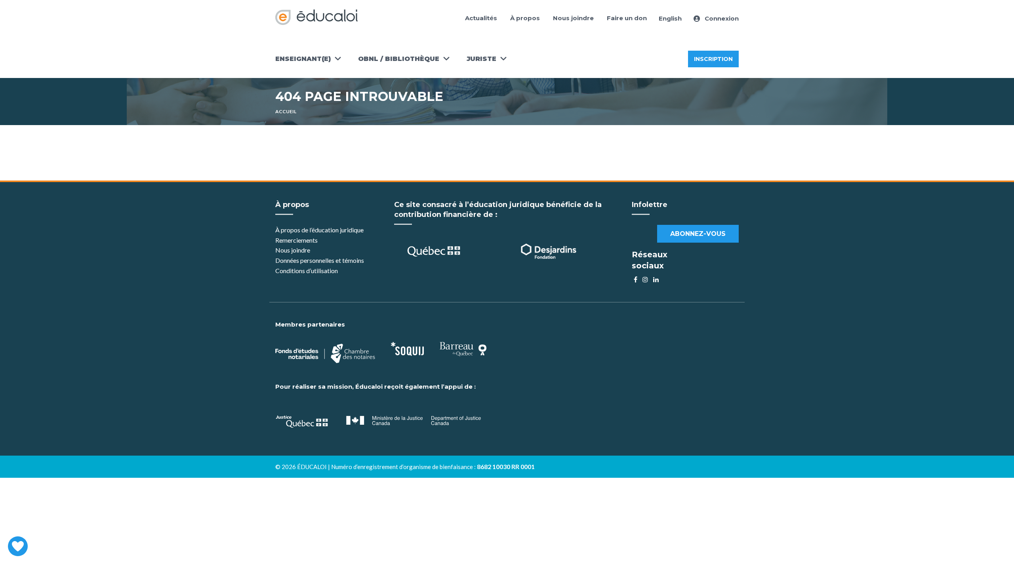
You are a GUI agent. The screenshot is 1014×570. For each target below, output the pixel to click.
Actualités (481, 18)
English (670, 18)
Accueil (285, 111)
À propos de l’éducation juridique (319, 230)
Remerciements (296, 240)
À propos (525, 18)
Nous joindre (573, 18)
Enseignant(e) (303, 59)
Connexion (721, 18)
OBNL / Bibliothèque (398, 59)
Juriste (481, 59)
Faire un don (627, 18)
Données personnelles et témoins (319, 260)
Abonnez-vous (698, 234)
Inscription (713, 59)
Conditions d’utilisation (306, 270)
